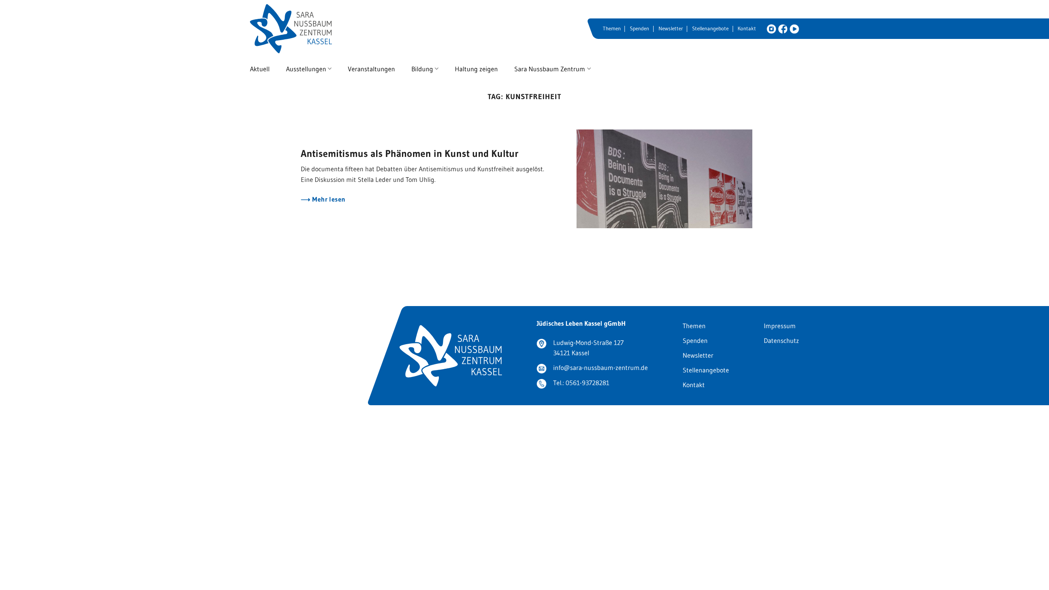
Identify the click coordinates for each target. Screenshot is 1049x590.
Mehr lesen (328, 199)
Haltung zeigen (476, 69)
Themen (612, 28)
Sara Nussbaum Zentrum (549, 69)
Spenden (639, 28)
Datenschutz (781, 340)
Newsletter (670, 28)
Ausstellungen (306, 69)
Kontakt (747, 28)
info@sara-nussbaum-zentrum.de (600, 367)
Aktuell (260, 69)
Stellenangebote (710, 28)
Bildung (422, 69)
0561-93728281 (587, 383)
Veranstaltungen (371, 69)
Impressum (780, 326)
